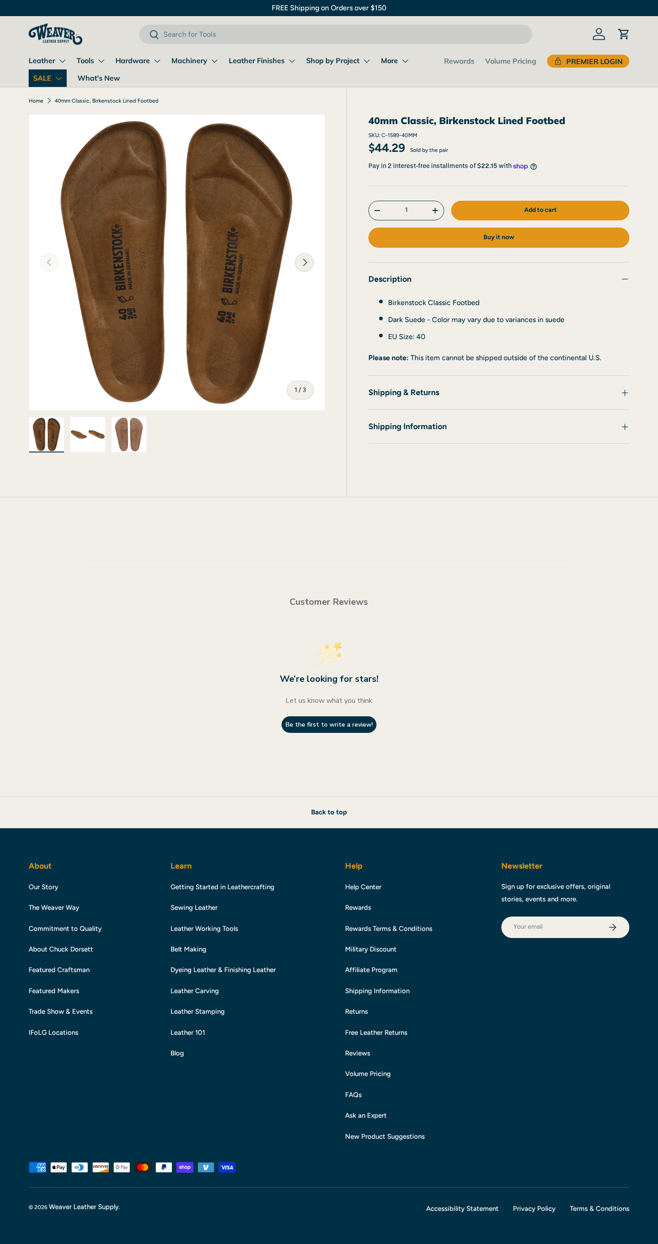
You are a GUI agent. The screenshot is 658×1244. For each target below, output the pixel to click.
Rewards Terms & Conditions (388, 929)
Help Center (363, 887)
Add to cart (540, 210)
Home (36, 101)
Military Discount (371, 949)
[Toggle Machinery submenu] (214, 61)
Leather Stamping (198, 1011)
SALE (42, 77)
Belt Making (188, 949)
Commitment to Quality (65, 929)
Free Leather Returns (376, 1033)
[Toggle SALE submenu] (58, 78)
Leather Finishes (257, 60)
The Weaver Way (54, 908)
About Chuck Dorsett (61, 949)
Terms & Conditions (599, 1209)
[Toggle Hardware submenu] (157, 61)
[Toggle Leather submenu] (62, 61)
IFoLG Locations (53, 1033)
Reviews (357, 1053)
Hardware (132, 60)
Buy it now (498, 237)
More (389, 60)
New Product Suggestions (385, 1136)
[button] (624, 34)
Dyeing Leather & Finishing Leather (223, 970)
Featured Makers (54, 991)
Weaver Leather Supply (84, 1207)
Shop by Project (332, 60)
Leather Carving (195, 991)
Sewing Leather (194, 908)
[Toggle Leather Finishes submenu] (291, 61)
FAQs (353, 1095)
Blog (177, 1053)
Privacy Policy (534, 1209)
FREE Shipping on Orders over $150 (329, 8)
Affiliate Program (371, 970)
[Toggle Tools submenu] (101, 61)
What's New (98, 77)
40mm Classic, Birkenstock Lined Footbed (106, 101)
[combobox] (335, 34)
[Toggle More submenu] (405, 61)
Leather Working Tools (204, 929)
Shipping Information (377, 991)
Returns (356, 1011)
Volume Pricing (510, 60)
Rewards (459, 60)
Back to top (329, 812)
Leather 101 (188, 1033)
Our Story (43, 887)
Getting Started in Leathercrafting (222, 887)
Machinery (189, 60)
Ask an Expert (366, 1115)
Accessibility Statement (462, 1209)
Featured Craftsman (59, 970)
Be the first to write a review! (329, 724)
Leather (42, 60)
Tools (85, 60)
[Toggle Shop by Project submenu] (366, 61)
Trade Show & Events (61, 1011)
